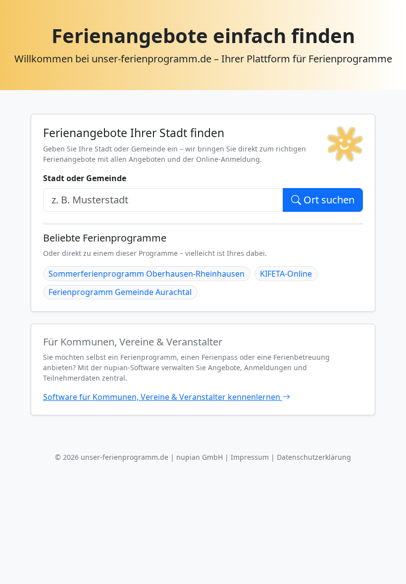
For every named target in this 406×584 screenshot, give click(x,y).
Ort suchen (328, 199)
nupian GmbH (199, 457)
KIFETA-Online (286, 273)
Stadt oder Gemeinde (84, 178)
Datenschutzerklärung (314, 457)
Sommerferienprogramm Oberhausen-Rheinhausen (147, 273)
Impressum (250, 457)
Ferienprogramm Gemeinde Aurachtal (120, 292)
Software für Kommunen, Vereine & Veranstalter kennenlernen (162, 396)
